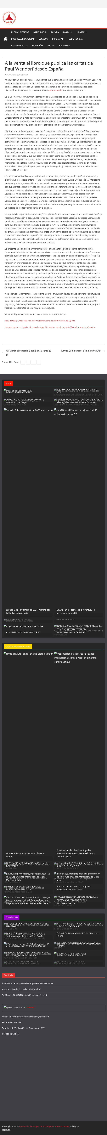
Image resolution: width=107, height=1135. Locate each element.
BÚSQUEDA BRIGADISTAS (22, 38)
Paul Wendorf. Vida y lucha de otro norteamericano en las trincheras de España (40, 320)
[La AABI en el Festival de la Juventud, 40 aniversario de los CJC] (78, 512)
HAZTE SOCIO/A (75, 38)
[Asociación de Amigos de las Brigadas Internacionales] (5, 39)
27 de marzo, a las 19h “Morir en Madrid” (26, 945)
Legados (43, 38)
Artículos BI (39, 32)
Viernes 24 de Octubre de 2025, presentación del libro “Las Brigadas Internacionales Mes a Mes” (78, 876)
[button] (70, 32)
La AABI (80, 32)
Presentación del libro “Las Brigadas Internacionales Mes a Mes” (23, 888)
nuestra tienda (55, 90)
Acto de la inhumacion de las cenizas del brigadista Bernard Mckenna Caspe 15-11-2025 (77, 389)
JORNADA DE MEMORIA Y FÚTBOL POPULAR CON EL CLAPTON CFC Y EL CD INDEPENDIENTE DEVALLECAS (78, 629)
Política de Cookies (11, 1033)
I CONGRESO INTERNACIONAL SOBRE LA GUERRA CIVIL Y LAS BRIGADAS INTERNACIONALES (76, 900)
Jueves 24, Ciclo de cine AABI (70, 955)
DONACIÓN (37, 45)
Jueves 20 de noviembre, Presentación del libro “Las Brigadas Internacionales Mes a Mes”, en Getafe (26, 876)
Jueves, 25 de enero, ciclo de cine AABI (81, 350)
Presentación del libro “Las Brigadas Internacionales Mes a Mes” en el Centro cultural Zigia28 (76, 853)
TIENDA (50, 45)
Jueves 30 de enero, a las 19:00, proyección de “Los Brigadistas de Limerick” (27, 954)
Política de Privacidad (12, 1022)
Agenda (55, 32)
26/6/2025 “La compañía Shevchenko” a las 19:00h (77, 935)
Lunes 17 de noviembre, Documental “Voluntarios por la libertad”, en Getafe (24, 935)
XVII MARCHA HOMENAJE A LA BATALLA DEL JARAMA (78, 944)
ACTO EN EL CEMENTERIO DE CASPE (23, 632)
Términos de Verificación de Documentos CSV (23, 1028)
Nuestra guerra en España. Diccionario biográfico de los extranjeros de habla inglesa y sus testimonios (50, 327)
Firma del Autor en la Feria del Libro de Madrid (25, 855)
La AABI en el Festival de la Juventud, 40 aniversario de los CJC (76, 611)
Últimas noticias (20, 32)
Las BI (66, 32)
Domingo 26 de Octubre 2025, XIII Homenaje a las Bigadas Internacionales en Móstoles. (78, 401)
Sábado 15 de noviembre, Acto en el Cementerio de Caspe (23, 401)
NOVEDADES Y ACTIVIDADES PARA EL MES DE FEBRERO (26, 865)
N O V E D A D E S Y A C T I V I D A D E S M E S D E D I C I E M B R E (79, 865)
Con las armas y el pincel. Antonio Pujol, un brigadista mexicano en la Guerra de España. (27, 902)
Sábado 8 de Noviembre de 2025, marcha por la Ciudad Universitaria (28, 611)
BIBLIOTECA (64, 45)
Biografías (57, 38)
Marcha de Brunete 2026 (18, 392)
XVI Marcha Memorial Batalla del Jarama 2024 (28, 352)
